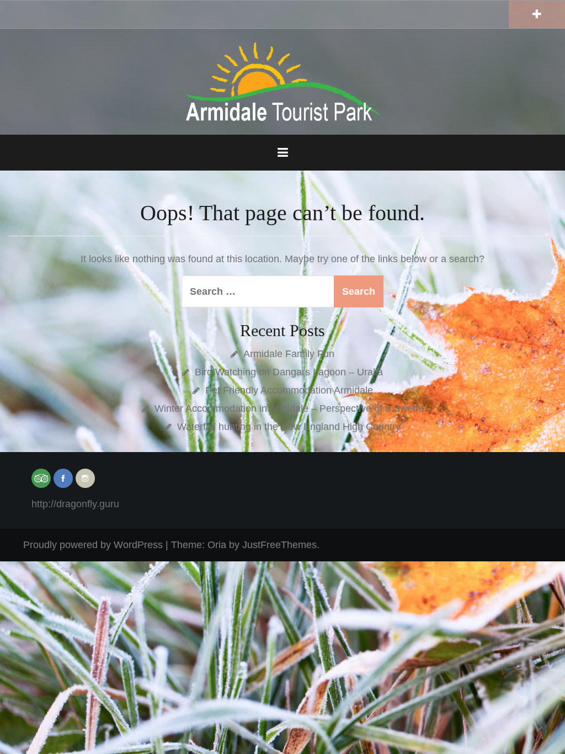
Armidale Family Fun (288, 353)
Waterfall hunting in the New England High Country (289, 426)
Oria (216, 544)
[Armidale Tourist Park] (282, 81)
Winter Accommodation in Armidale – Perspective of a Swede (289, 408)
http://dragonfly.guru (75, 503)
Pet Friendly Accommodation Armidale (289, 390)
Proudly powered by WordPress (93, 544)
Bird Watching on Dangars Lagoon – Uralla (289, 372)
